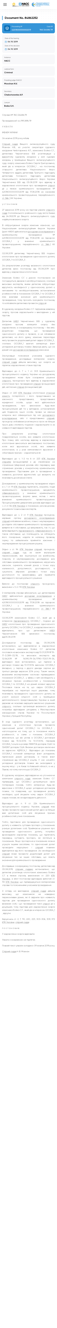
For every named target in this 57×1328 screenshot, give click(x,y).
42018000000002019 (21, 30)
